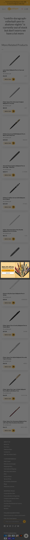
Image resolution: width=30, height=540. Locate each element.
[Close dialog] (28, 263)
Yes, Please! (8, 270)
